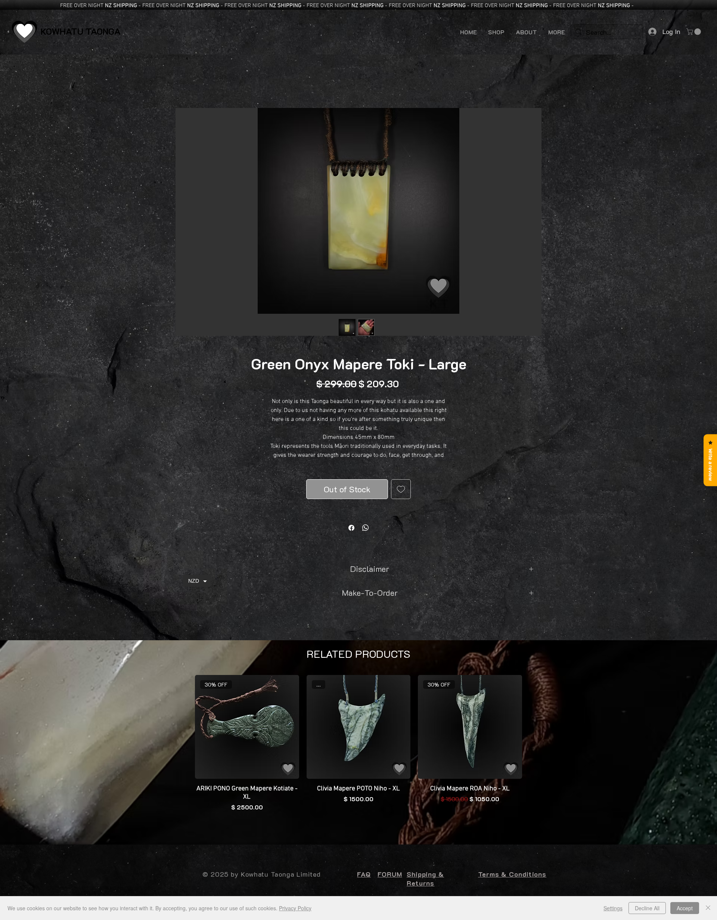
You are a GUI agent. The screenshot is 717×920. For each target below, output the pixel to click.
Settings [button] (613, 908)
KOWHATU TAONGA (81, 31)
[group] (358, 754)
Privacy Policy (295, 908)
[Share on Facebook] (351, 527)
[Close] (708, 908)
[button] (694, 31)
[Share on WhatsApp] (365, 527)
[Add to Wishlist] (401, 489)
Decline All (647, 908)
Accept (685, 908)
